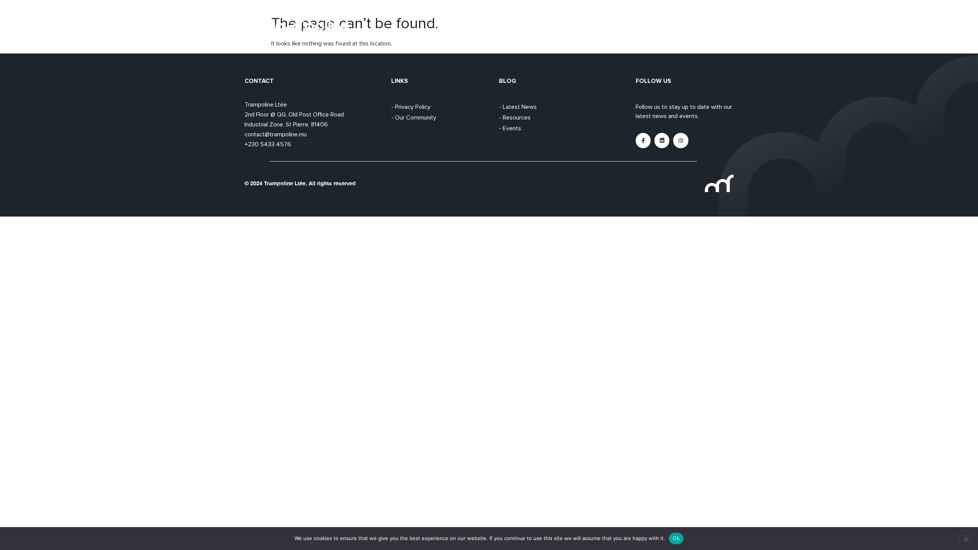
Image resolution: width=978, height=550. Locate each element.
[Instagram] (680, 140)
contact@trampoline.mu (275, 134)
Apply (677, 29)
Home (612, 29)
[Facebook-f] (643, 140)
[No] (965, 538)
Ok (676, 538)
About (645, 29)
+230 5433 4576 (267, 144)
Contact (741, 29)
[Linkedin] (661, 140)
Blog (707, 29)
